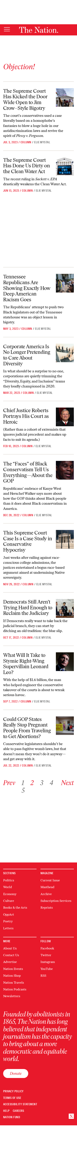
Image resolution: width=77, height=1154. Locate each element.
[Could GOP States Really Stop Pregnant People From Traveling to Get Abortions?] (65, 725)
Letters (8, 928)
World (7, 887)
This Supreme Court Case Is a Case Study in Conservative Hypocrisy (27, 541)
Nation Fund (11, 1117)
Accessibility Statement (20, 1104)
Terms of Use (12, 1098)
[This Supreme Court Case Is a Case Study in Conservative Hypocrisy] (65, 539)
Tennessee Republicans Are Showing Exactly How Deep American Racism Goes (27, 287)
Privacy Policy (13, 1091)
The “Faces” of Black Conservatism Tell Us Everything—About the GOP (28, 472)
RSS (43, 975)
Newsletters (11, 996)
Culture (8, 901)
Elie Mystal (42, 142)
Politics (8, 880)
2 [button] (32, 782)
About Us (10, 948)
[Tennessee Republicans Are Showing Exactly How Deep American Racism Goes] (65, 283)
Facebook (47, 948)
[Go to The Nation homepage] (38, 30)
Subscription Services (55, 901)
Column (26, 142)
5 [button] (23, 790)
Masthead (47, 887)
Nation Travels (13, 982)
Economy (9, 894)
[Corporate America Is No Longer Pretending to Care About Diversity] (65, 353)
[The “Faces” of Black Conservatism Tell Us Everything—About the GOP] (65, 470)
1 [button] (23, 782)
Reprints (46, 907)
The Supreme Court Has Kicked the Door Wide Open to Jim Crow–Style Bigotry (25, 99)
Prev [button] (9, 782)
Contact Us (11, 955)
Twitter (45, 955)
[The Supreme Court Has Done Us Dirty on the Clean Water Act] (65, 166)
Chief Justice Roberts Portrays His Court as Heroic (26, 416)
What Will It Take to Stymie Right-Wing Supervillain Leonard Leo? (25, 663)
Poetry (8, 921)
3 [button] (41, 782)
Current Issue (50, 880)
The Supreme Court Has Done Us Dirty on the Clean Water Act (26, 166)
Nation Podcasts (14, 989)
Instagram (47, 962)
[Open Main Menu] (7, 29)
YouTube (46, 969)
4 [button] (51, 782)
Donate (16, 1073)
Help (6, 1111)
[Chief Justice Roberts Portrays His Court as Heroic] (65, 417)
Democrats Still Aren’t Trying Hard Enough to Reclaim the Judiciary (27, 607)
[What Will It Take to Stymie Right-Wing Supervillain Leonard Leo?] (65, 661)
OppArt (8, 914)
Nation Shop (12, 975)
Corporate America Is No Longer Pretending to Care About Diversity (26, 355)
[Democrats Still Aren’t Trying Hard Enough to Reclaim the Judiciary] (65, 608)
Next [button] (67, 782)
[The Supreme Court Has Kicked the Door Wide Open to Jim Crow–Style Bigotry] (65, 97)
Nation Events (13, 969)
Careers (18, 1111)
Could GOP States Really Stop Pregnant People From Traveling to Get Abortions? (27, 727)
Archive (46, 894)
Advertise (10, 962)
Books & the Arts (15, 907)
